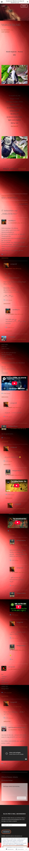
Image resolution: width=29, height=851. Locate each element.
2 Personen (8, 692)
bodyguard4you (12, 426)
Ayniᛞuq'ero (12, 220)
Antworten (4, 258)
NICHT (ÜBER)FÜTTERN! (9, 197)
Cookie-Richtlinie (20, 844)
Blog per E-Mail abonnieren (14, 814)
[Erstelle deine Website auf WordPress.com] (14, 2)
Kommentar (21, 798)
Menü (24, 6)
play (14, 54)
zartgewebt (5, 32)
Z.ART (3, 6)
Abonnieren (6, 831)
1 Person (8, 254)
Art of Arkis (11, 667)
